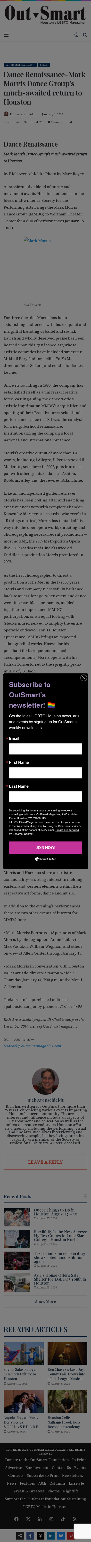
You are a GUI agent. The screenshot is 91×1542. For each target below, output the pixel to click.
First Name (19, 762)
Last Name (19, 786)
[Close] (84, 678)
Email (14, 738)
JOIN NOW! (45, 847)
